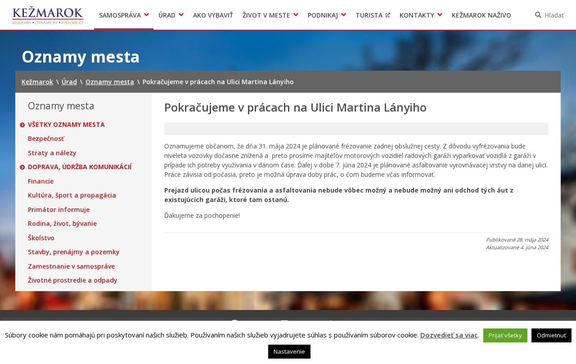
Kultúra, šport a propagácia (72, 195)
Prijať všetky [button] (505, 335)
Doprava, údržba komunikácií (79, 167)
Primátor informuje (59, 210)
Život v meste (266, 15)
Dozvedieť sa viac (449, 334)
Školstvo (41, 238)
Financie (41, 181)
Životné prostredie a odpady (72, 280)
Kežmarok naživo (481, 15)
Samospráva (120, 15)
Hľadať (554, 15)
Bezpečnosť (46, 139)
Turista (369, 15)
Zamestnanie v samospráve (71, 266)
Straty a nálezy (52, 153)
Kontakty (417, 15)
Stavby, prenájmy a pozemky (74, 252)
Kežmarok (48, 15)
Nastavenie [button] (289, 351)
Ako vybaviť (213, 15)
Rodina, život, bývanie (62, 224)
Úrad (167, 15)
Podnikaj (323, 15)
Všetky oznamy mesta (66, 125)
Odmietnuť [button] (551, 335)
